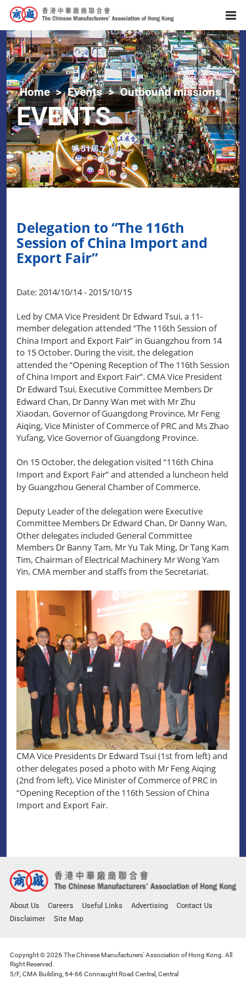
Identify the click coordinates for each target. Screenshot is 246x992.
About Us (24, 905)
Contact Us (194, 905)
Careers (60, 905)
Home (35, 91)
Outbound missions (170, 91)
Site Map (68, 919)
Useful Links (102, 905)
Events (85, 91)
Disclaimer (27, 919)
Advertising (149, 905)
